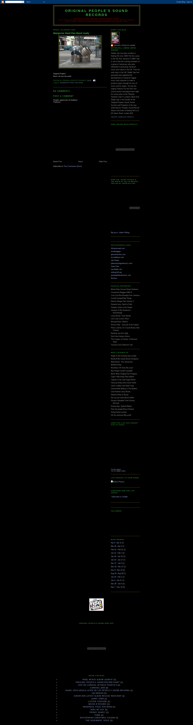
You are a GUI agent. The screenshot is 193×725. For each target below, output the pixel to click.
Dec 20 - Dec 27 (117, 567)
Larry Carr (97, 699)
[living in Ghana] (96, 610)
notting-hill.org (116, 272)
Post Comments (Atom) (73, 166)
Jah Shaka (115, 260)
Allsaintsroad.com (118, 248)
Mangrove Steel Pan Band (71, 82)
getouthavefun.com (118, 254)
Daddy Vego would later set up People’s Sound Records (97, 690)
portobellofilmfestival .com (121, 275)
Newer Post (57, 162)
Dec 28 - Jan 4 (116, 584)
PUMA (97, 715)
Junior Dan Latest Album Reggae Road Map (98, 696)
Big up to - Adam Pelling (120, 232)
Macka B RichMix (97, 704)
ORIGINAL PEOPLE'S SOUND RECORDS (96, 13)
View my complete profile (122, 117)
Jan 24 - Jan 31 (117, 556)
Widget (118, 471)
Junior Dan (115, 266)
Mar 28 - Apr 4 (116, 546)
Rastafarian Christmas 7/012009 (97, 718)
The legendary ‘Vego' (97, 720)
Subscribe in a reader (119, 497)
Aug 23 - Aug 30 (117, 573)
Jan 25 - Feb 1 (116, 577)
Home (80, 162)
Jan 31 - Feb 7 (116, 553)
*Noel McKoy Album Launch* (97, 680)
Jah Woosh (98, 693)
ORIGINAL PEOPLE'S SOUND (124, 45)
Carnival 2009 (97, 688)
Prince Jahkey (98, 712)
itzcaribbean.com (117, 257)
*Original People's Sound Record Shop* (97, 682)
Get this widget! (116, 469)
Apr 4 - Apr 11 (116, 543)
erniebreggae (116, 251)
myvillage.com (116, 269)
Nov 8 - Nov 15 (116, 570)
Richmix (114, 278)
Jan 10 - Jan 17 (117, 560)
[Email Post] (94, 80)
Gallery (123, 471)
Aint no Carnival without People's (97, 685)
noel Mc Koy (97, 710)
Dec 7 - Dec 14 (116, 587)
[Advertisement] (96, 616)
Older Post (103, 162)
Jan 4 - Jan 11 (116, 580)
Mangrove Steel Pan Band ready (71, 33)
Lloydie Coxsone (97, 701)
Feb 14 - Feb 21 (117, 550)
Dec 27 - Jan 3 (116, 563)
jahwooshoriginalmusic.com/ (121, 263)
